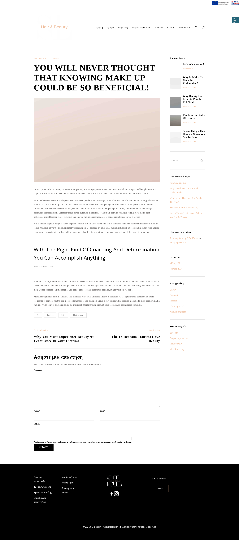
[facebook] (111, 493)
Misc (63, 315)
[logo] (114, 481)
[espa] (225, 2)
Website (37, 424)
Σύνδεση (174, 332)
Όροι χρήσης (68, 482)
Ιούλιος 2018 (176, 268)
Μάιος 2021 (175, 263)
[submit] (201, 160)
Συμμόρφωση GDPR (68, 490)
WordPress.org (177, 349)
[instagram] (116, 493)
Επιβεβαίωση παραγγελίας (40, 500)
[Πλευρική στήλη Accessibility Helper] (235, 20)
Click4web (151, 526)
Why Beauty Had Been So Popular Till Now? (193, 99)
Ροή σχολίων (176, 343)
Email (102, 411)
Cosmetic (174, 295)
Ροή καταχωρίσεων (179, 338)
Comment (38, 370)
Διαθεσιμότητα (69, 477)
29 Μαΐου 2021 (189, 69)
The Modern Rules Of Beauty (194, 116)
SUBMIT (43, 447)
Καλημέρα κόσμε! (193, 64)
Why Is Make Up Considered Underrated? (193, 80)
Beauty (173, 289)
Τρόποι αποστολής (43, 492)
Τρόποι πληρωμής (42, 487)
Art (38, 315)
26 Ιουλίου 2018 (40, 58)
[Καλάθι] (196, 27)
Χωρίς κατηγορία (178, 311)
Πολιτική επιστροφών (39, 479)
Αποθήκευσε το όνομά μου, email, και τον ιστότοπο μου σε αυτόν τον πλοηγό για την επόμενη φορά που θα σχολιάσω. (83, 442)
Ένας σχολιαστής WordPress (184, 238)
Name (37, 411)
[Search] (203, 27)
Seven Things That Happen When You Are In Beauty (194, 134)
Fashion (56, 58)
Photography (78, 315)
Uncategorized (177, 306)
